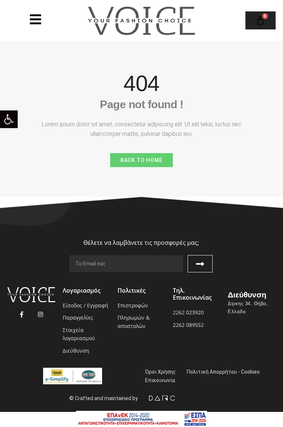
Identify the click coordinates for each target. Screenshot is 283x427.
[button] (9, 119)
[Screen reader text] (35, 19)
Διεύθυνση (247, 294)
